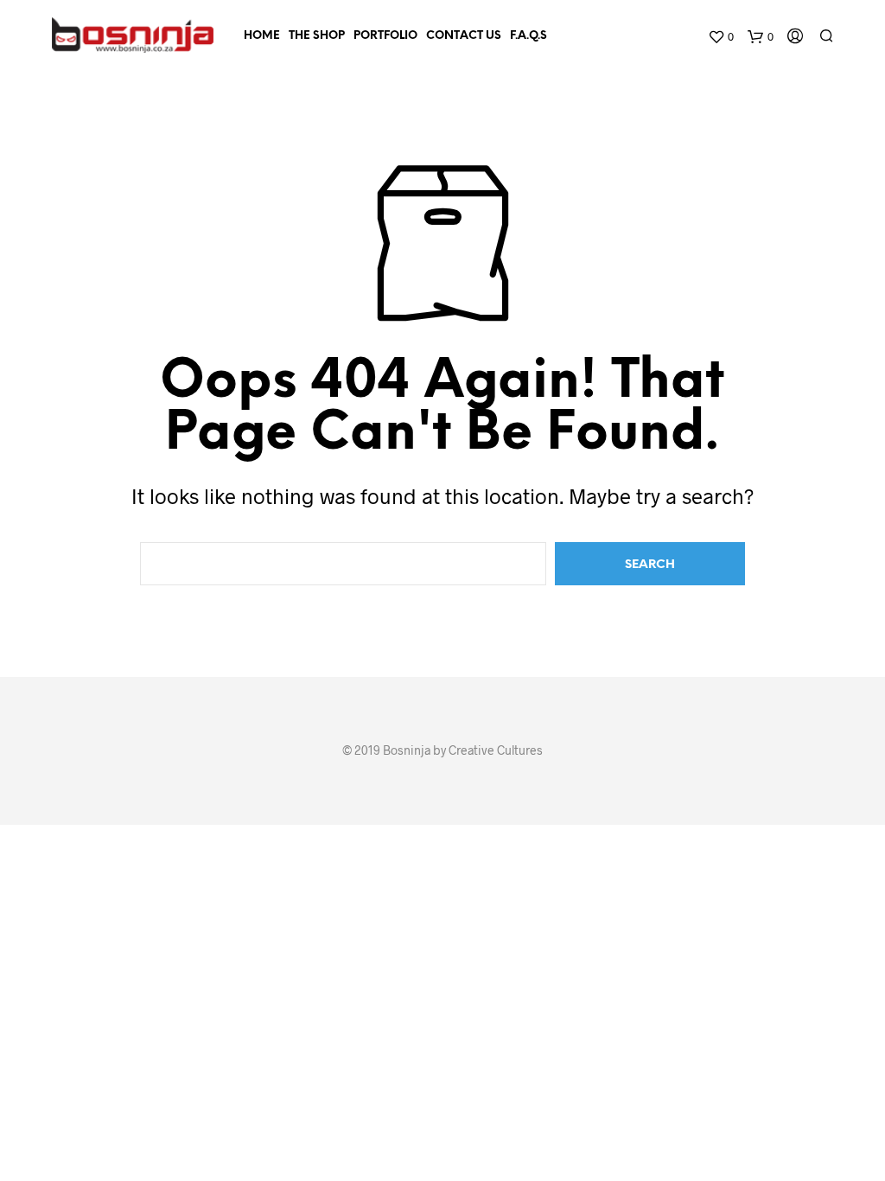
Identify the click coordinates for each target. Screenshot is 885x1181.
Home (262, 35)
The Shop (317, 35)
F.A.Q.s (528, 35)
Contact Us (463, 35)
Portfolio (385, 35)
